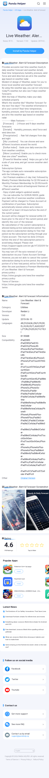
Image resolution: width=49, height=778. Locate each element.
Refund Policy (38, 760)
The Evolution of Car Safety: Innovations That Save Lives (25, 611)
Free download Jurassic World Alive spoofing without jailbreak (24, 631)
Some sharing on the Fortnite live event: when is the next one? (25, 646)
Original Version (28, 478)
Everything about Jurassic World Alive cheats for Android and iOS (26, 623)
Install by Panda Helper (24, 51)
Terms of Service (12, 760)
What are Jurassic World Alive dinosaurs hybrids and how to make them (24, 638)
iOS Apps (18, 10)
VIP (11, 565)
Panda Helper (17, 3)
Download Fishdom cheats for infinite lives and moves (25, 617)
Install (19, 571)
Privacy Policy (26, 760)
